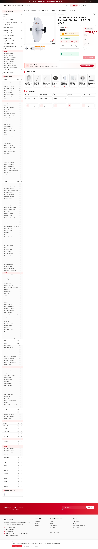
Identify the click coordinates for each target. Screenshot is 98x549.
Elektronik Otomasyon (9, 72)
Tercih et (36, 546)
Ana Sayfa (37, 521)
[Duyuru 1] (86, 1)
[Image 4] (42, 48)
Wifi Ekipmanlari (7, 16)
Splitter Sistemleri (8, 32)
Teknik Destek (53, 530)
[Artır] (92, 54)
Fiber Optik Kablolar (8, 27)
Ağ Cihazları (6, 14)
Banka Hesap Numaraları (79, 525)
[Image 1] (26, 48)
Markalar (14, 5)
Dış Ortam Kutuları (8, 38)
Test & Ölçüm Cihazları (9, 43)
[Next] (53, 29)
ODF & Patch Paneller (9, 35)
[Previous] (26, 29)
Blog (74, 530)
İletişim (74, 523)
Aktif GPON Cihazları (8, 24)
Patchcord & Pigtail (8, 30)
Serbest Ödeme (77, 527)
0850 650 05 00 (10, 529)
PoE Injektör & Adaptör (9, 61)
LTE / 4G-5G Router (8, 19)
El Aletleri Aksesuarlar (8, 53)
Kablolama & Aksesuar (9, 48)
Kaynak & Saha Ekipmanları (10, 46)
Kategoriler (20, 5)
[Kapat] (93, 1)
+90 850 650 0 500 (10, 527)
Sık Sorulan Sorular (54, 532)
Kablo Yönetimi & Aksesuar (10, 65)
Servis (51, 523)
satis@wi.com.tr (9, 531)
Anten (5, 51)
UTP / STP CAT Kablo (8, 55)
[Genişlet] (21, 14)
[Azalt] (84, 54)
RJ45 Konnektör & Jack (9, 59)
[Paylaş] (94, 14)
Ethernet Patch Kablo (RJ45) (10, 57)
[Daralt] (21, 49)
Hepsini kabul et (17, 546)
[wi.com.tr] (5, 5)
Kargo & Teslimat (54, 527)
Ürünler (9, 5)
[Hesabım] (92, 5)
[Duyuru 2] (88, 1)
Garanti (51, 521)
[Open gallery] (40, 29)
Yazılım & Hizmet (7, 69)
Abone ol (90, 507)
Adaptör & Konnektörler (9, 40)
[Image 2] (32, 48)
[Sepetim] (88, 5)
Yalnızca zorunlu (28, 546)
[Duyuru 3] (90, 1)
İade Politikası (53, 525)
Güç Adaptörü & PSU (8, 63)
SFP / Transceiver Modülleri (10, 22)
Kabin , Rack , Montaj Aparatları (10, 67)
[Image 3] (37, 48)
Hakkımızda (76, 521)
